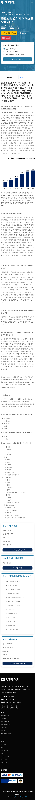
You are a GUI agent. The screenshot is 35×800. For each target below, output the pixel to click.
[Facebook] (7, 707)
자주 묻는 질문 (5, 715)
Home (3, 12)
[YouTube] (12, 707)
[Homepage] (17, 679)
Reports (10, 12)
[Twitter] (3, 707)
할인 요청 (7, 38)
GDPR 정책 (4, 727)
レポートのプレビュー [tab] (10, 77)
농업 (2, 753)
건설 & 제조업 (5, 756)
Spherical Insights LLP (21, 796)
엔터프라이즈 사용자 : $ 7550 (15, 54)
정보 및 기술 (4, 750)
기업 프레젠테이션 (6, 733)
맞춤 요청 (24, 33)
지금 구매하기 (18, 59)
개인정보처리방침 (6, 724)
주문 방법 (3, 718)
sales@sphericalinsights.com (13, 702)
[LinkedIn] (16, 707)
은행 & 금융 (4, 762)
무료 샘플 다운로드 (10, 33)
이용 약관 (3, 730)
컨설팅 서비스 (5, 721)
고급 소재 (3, 744)
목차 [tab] (21, 77)
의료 (2, 747)
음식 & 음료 (4, 759)
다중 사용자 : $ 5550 (12, 52)
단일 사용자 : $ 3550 (12, 49)
